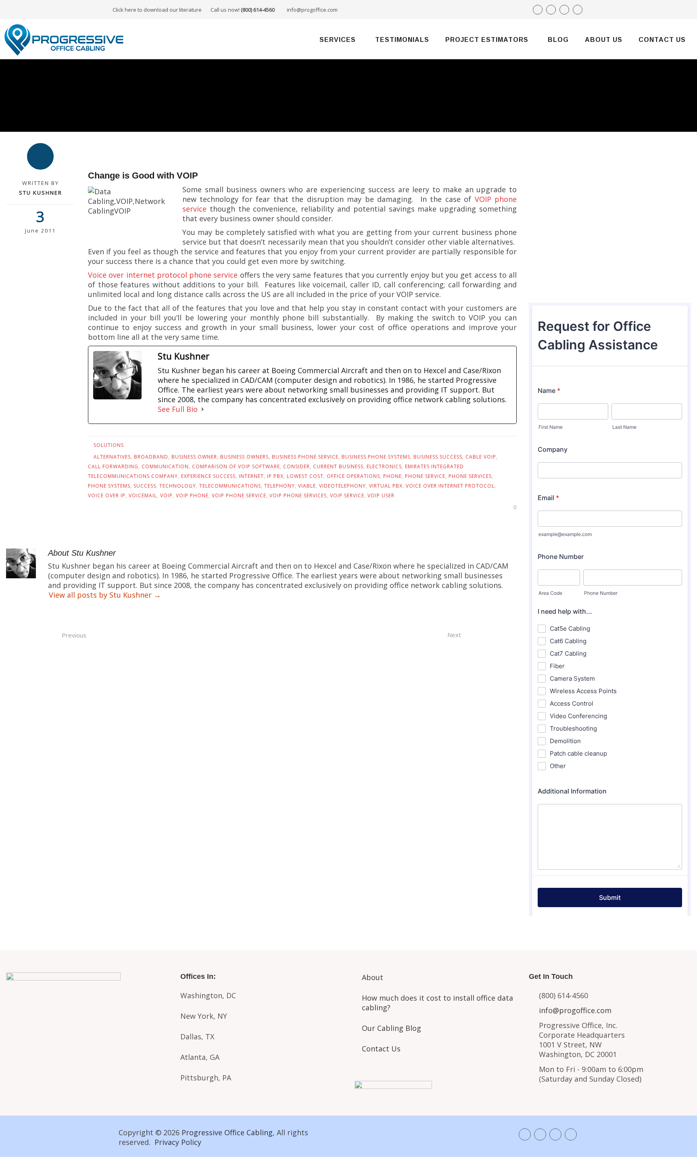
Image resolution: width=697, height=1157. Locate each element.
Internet (251, 476)
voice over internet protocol (450, 485)
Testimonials (402, 39)
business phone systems (376, 456)
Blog (558, 39)
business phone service (305, 456)
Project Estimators (486, 39)
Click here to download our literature (194, 9)
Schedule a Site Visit (610, 250)
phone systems (109, 485)
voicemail (143, 495)
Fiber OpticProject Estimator (87, 1066)
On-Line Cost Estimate (610, 277)
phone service (425, 476)
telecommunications (230, 485)
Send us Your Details (610, 223)
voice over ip (106, 495)
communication (165, 466)
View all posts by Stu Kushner (105, 595)
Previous (74, 635)
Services (337, 39)
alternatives (112, 456)
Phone (392, 476)
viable (307, 485)
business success (437, 456)
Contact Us (662, 39)
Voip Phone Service (239, 495)
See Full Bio (178, 409)
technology (177, 485)
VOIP (166, 495)
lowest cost (305, 476)
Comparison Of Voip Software (236, 466)
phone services (470, 476)
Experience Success (208, 476)
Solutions (109, 445)
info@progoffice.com (312, 9)
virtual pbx (386, 485)
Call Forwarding (113, 466)
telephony (279, 485)
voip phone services (298, 495)
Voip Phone (192, 495)
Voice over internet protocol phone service (163, 275)
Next (454, 635)
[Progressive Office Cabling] (64, 39)
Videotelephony (342, 485)
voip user (380, 495)
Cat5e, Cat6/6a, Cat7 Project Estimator (87, 1036)
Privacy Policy (177, 1142)
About (372, 977)
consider (296, 466)
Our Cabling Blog (391, 1028)
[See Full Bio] (202, 409)
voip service (347, 495)
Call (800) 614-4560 (573, 194)
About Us (603, 39)
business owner (194, 456)
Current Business (338, 466)
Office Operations (353, 476)
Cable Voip (480, 456)
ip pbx (275, 476)
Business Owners (244, 456)
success (145, 485)
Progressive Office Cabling (227, 1132)
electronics (384, 466)
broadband (151, 456)
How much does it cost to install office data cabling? (437, 1002)
